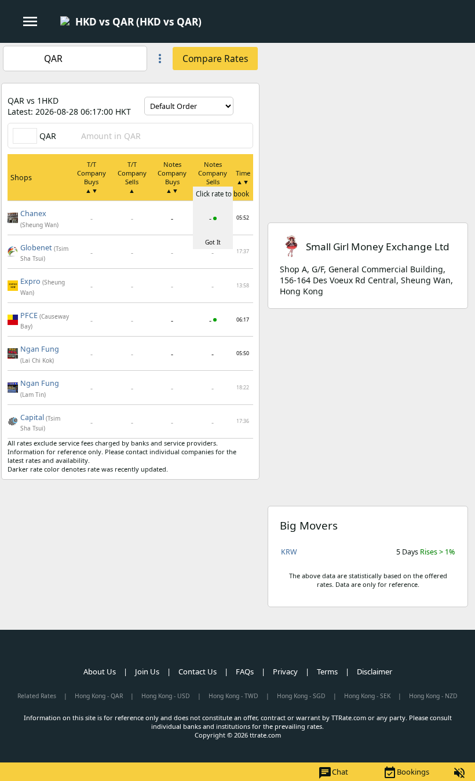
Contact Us (197, 671)
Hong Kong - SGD (301, 696)
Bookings (406, 773)
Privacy (285, 671)
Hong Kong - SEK (367, 696)
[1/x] (211, 22)
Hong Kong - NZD (433, 696)
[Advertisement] (368, 124)
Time (243, 177)
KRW (289, 552)
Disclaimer (374, 671)
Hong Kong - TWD (233, 696)
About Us (99, 671)
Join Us (147, 671)
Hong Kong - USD (165, 696)
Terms (327, 671)
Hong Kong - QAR (99, 696)
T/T (91, 177)
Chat (333, 773)
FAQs (245, 671)
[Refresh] (244, 106)
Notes (172, 177)
